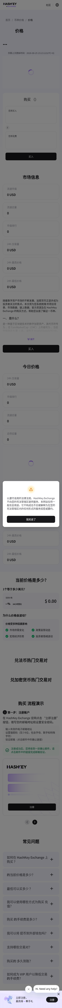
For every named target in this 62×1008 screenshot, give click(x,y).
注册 (52, 999)
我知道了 (31, 519)
